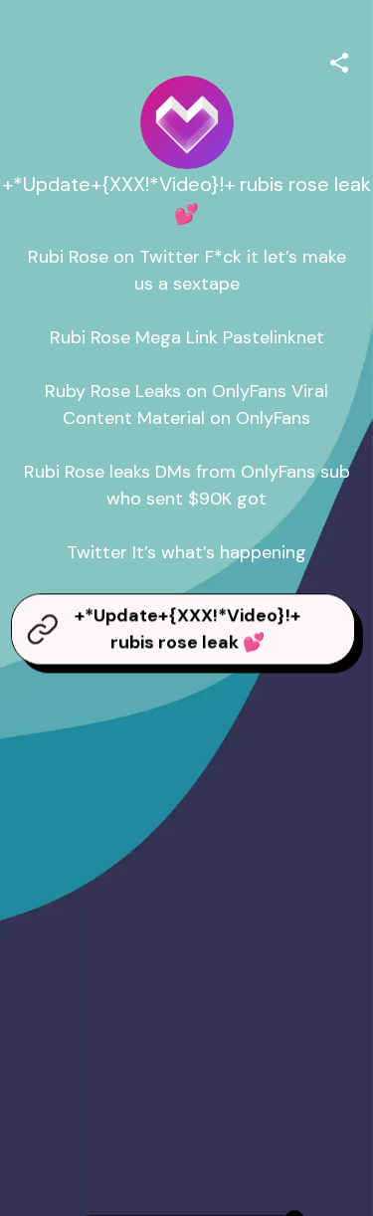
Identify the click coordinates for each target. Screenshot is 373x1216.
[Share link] (339, 60)
